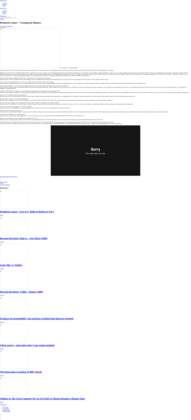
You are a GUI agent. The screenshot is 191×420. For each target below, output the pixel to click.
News (4, 5)
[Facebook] (0, 415)
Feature (4, 3)
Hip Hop (15, 176)
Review (5, 4)
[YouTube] (0, 416)
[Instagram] (0, 414)
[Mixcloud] (0, 418)
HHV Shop (5, 407)
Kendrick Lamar (9, 176)
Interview (2, 19)
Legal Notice (6, 408)
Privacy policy (6, 410)
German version (7, 411)
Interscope (2, 176)
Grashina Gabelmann (5, 184)
